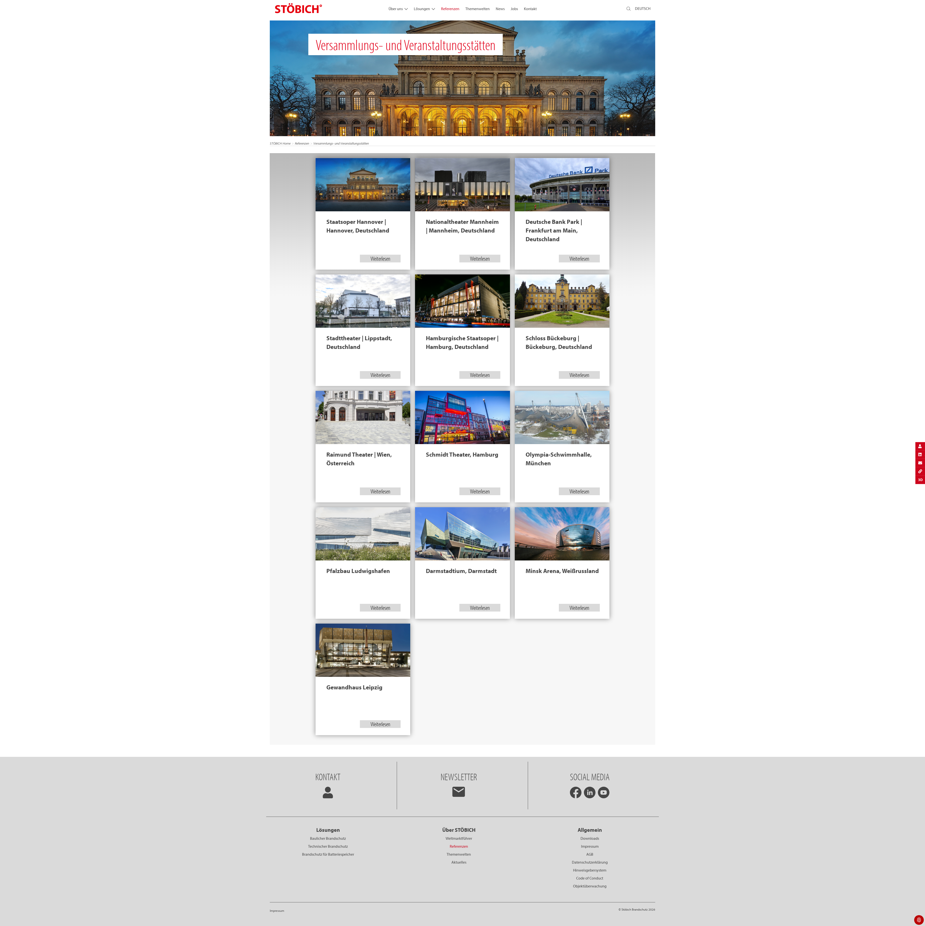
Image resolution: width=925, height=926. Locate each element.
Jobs (514, 8)
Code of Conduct (589, 878)
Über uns (396, 8)
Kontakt (530, 8)
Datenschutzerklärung (590, 862)
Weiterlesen (380, 258)
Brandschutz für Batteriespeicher (328, 854)
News (500, 8)
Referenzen (450, 8)
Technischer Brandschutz (328, 846)
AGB (589, 854)
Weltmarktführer (459, 838)
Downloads (590, 838)
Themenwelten (477, 8)
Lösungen (422, 8)
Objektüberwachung (590, 886)
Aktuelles (458, 862)
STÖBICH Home (280, 143)
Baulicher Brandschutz (328, 838)
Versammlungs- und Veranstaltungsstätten (341, 143)
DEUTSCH (642, 8)
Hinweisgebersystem (589, 870)
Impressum (590, 846)
